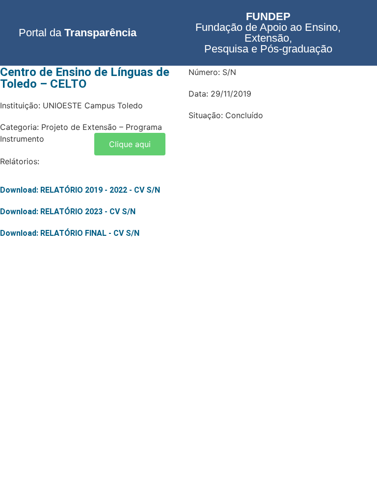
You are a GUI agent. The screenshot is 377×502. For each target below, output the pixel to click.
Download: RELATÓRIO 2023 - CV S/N (67, 211)
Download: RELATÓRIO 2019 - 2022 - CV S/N (80, 190)
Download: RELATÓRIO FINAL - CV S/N (69, 233)
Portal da (77, 32)
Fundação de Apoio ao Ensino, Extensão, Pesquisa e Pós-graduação (268, 32)
